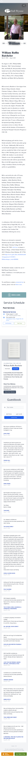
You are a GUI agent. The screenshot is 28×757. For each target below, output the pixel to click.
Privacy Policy (10, 750)
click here (15, 247)
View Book (7, 368)
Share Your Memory (10, 392)
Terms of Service (18, 750)
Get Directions (8, 323)
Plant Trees (19, 323)
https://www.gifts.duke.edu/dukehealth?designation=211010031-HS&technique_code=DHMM (14, 257)
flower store (19, 284)
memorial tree (20, 282)
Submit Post (14, 417)
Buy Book (15, 368)
